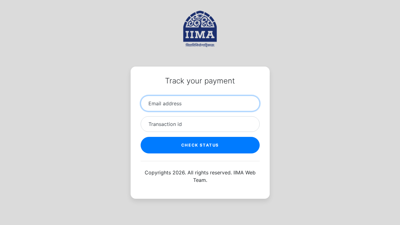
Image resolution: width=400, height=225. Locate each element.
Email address (165, 103)
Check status (200, 145)
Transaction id (165, 124)
